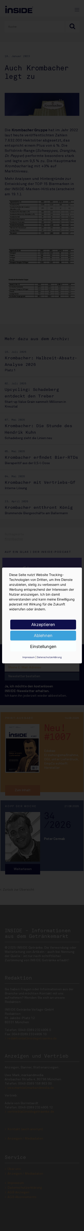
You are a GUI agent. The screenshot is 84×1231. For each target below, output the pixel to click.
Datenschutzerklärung (49, 657)
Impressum (28, 657)
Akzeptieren (43, 624)
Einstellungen (43, 646)
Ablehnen (43, 635)
